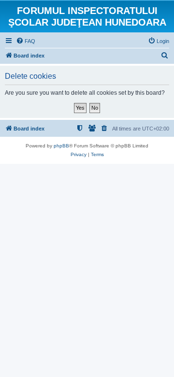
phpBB (61, 145)
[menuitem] (25, 41)
